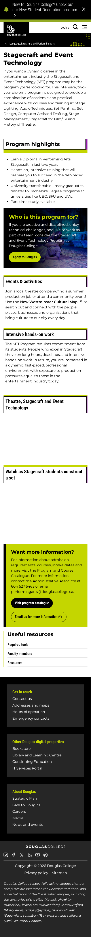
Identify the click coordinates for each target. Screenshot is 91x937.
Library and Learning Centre (37, 755)
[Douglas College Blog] (45, 856)
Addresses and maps (30, 705)
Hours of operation (28, 712)
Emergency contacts (30, 718)
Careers (19, 811)
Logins (65, 27)
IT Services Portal (27, 768)
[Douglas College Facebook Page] (13, 856)
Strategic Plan (24, 798)
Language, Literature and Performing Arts (32, 43)
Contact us (22, 699)
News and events (27, 824)
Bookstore (21, 748)
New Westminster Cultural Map (49, 302)
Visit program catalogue (32, 603)
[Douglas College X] (21, 856)
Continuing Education (32, 762)
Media (17, 818)
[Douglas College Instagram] (6, 856)
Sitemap (59, 873)
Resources (15, 663)
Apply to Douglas (25, 257)
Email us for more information (36, 617)
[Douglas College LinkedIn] (29, 856)
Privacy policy (36, 873)
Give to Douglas (26, 805)
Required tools (18, 645)
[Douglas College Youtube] (37, 856)
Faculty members (20, 654)
